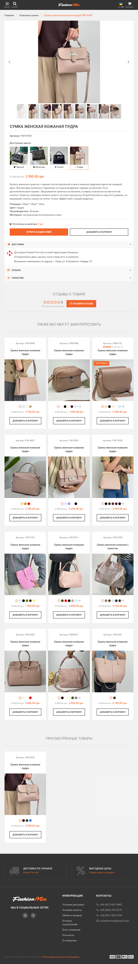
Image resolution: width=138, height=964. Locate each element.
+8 (123, 406)
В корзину (25, 420)
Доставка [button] (17, 244)
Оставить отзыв (82, 303)
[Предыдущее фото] (9, 62)
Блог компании (71, 929)
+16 (79, 406)
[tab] (69, 244)
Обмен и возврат (72, 915)
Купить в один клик (39, 232)
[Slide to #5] (80, 111)
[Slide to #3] (57, 111)
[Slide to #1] (22, 111)
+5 (123, 601)
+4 (123, 504)
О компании (69, 940)
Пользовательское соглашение (60, 956)
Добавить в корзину (99, 232)
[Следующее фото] (128, 62)
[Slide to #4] (69, 111)
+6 (79, 698)
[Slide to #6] (92, 111)
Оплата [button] (16, 270)
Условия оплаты (72, 910)
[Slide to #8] (115, 111)
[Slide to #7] (104, 111)
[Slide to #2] (45, 111)
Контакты (68, 935)
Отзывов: (117, 347)
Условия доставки (73, 904)
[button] (7, 5)
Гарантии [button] (17, 278)
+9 (79, 601)
